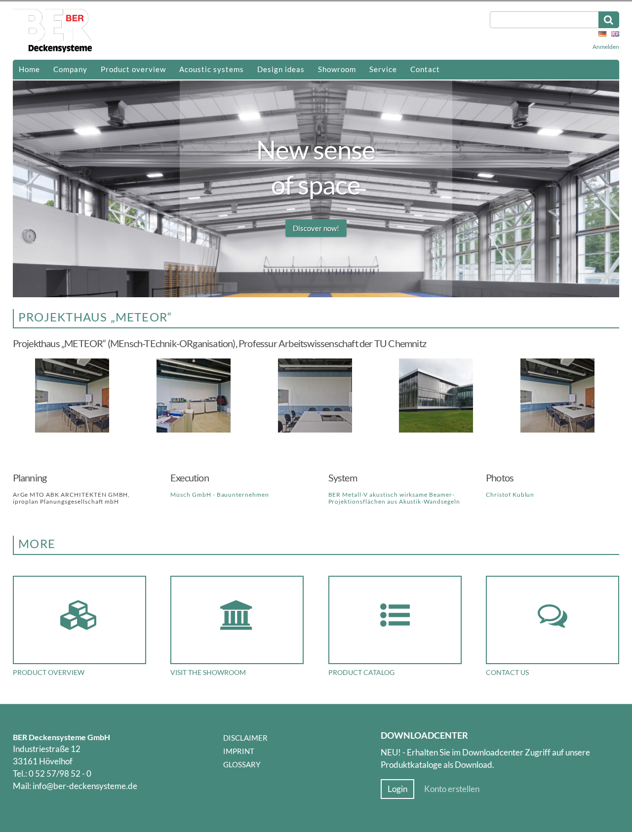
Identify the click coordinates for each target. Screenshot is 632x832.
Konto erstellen (451, 789)
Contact (425, 69)
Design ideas (281, 69)
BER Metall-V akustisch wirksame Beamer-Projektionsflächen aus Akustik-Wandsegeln (394, 498)
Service (383, 69)
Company (70, 69)
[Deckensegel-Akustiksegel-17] (73, 430)
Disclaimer (245, 737)
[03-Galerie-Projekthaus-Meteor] (316, 430)
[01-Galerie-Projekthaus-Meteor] (437, 430)
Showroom (337, 69)
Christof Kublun (510, 494)
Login (397, 789)
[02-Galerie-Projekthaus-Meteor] (558, 430)
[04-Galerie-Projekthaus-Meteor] (195, 430)
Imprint (238, 751)
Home (29, 69)
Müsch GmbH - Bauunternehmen (219, 494)
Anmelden (605, 46)
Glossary (241, 764)
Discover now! (316, 228)
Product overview (133, 69)
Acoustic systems (211, 69)
